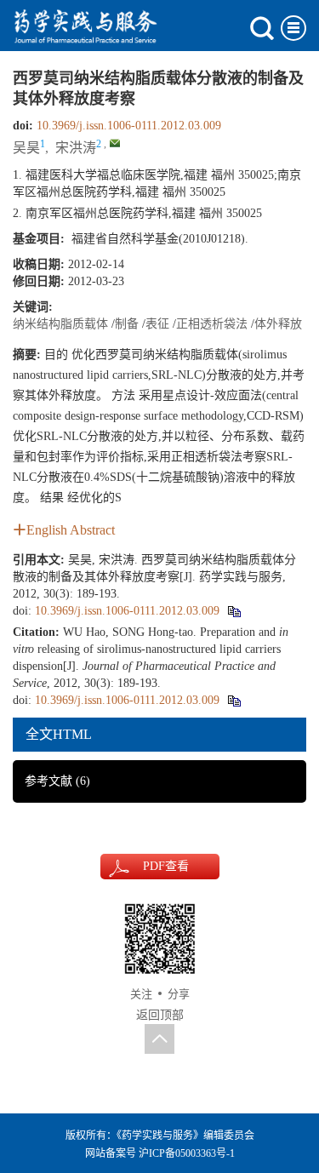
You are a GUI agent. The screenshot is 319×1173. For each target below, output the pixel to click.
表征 (157, 324)
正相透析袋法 (212, 324)
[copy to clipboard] (233, 700)
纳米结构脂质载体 (60, 324)
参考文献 (57, 781)
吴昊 (26, 147)
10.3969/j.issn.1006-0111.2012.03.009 (129, 125)
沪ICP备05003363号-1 (187, 1153)
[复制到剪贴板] (233, 610)
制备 (127, 324)
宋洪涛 (75, 147)
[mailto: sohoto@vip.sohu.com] (115, 143)
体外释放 (278, 324)
